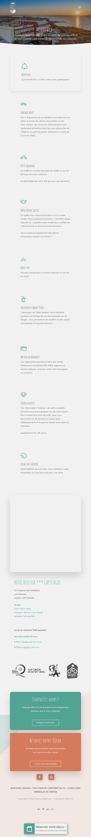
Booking (26, 647)
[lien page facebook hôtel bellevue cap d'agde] (40, 777)
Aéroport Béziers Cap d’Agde (28, 612)
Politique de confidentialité (49, 788)
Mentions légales (21, 788)
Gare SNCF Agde (22, 608)
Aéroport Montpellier (24, 616)
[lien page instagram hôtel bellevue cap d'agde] (51, 777)
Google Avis (27, 642)
